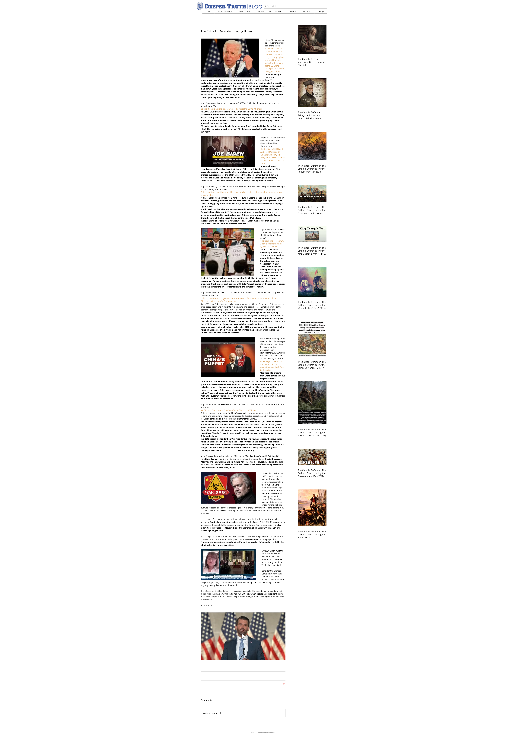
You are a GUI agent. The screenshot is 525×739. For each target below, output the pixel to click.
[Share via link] (202, 676)
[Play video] (243, 636)
